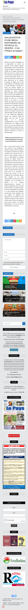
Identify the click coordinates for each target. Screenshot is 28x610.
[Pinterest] (14, 57)
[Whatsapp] (17, 57)
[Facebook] (6, 57)
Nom (14, 512)
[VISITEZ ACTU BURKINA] (14, 560)
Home (4, 16)
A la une (10, 16)
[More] (20, 57)
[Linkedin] (11, 57)
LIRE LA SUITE (14, 349)
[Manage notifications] (3, 606)
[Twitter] (9, 57)
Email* (14, 507)
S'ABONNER (15, 435)
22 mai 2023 (7, 33)
